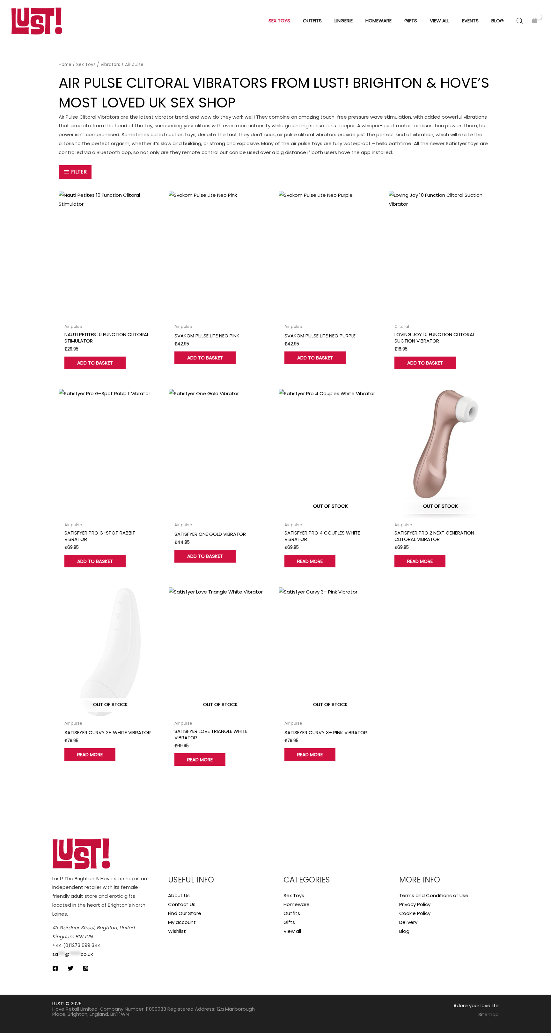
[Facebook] (55, 968)
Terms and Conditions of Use (433, 895)
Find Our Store (184, 913)
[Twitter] (70, 968)
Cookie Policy (414, 913)
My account (182, 922)
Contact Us (181, 904)
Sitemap (488, 1014)
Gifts (289, 922)
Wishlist (177, 931)
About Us (179, 895)
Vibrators (110, 65)
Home (65, 65)
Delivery (408, 922)
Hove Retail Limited (75, 1009)
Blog (404, 931)
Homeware (296, 904)
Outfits (291, 913)
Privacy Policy (414, 904)
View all (292, 931)
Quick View (110, 315)
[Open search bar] (520, 21)
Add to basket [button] (95, 362)
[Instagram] (86, 968)
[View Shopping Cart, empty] (534, 21)
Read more (310, 561)
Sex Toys (86, 65)
